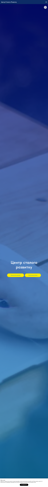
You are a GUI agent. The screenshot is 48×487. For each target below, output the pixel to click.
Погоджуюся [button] (24, 484)
